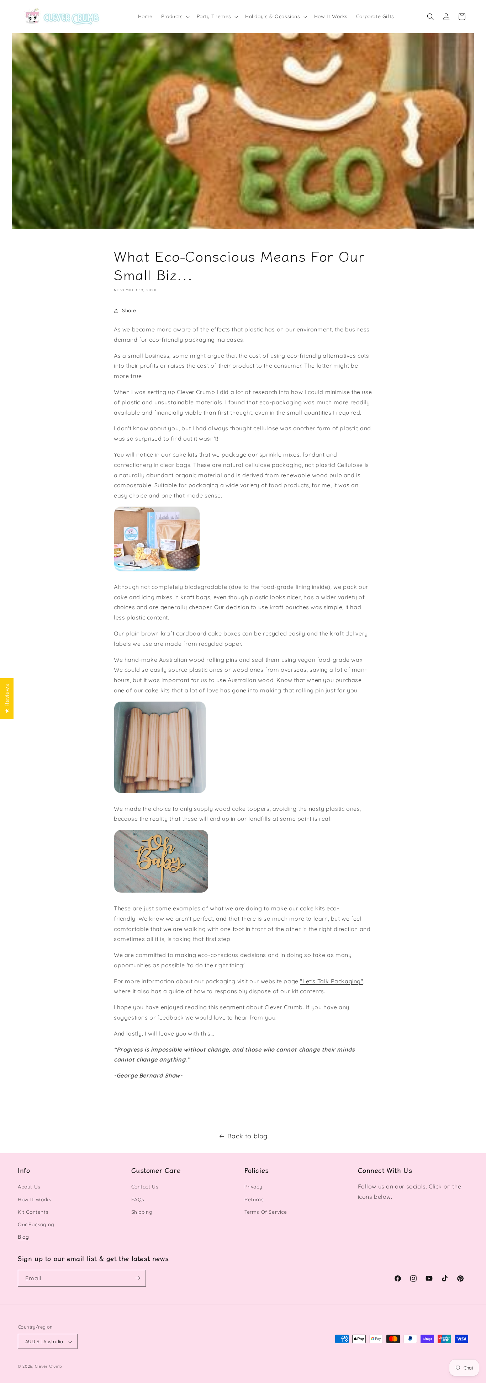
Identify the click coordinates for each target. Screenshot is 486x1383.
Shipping (142, 1212)
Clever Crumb (48, 1366)
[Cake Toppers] (161, 892)
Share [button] (129, 311)
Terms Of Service (265, 1212)
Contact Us (145, 1187)
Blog (23, 1237)
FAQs (137, 1199)
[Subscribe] (138, 1278)
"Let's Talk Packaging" (331, 981)
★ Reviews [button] (6, 698)
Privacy (253, 1187)
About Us (29, 1187)
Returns (254, 1199)
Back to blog (247, 1136)
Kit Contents (33, 1212)
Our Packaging (36, 1224)
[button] (174, 16)
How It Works (34, 1199)
